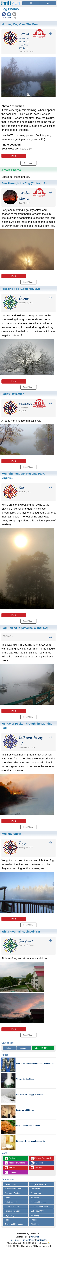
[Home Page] (11, 1)
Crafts (7, 1198)
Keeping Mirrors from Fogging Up (30, 1141)
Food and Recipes (38, 1202)
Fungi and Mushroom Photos (28, 1125)
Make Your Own (37, 1211)
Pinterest (12, 1167)
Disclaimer (15, 1240)
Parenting (35, 1215)
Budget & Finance (38, 1184)
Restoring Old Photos (25, 1110)
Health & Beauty (12, 1206)
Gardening (11, 1158)
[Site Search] (47, 3)
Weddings (35, 1224)
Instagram (12, 1172)
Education (35, 1198)
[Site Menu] (30, 3)
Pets (7, 1220)
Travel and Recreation (14, 1224)
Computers (35, 1189)
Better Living (10, 1184)
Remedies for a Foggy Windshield (30, 1094)
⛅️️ (48, 1243)
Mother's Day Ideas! (15, 1163)
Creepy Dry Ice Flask (25, 1079)
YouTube (38, 1167)
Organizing (9, 1215)
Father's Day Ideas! (41, 1158)
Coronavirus (36, 1193)
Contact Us (41, 1240)
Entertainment (11, 1202)
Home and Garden (12, 1211)
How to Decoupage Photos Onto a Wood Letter (35, 1063)
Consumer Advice (12, 1193)
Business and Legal (13, 1189)
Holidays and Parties (39, 1206)
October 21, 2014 (41, 1048)
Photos (8, 1048)
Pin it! (13, 156)
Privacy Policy (28, 1240)
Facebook (38, 1163)
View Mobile (36, 1237)
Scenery (22, 1048)
